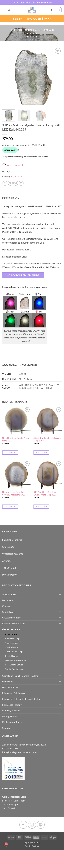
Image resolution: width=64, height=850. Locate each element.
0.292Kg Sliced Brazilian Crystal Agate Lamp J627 (44, 493)
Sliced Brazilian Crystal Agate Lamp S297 (15, 439)
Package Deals (9, 716)
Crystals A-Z (8, 611)
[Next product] (29, 35)
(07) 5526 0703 (10, 748)
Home (12, 30)
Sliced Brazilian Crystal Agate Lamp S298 (47, 439)
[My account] (51, 10)
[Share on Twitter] (10, 183)
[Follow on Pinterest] (41, 825)
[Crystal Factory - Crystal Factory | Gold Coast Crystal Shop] (32, 10)
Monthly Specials (11, 710)
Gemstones (8, 681)
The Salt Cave (9, 567)
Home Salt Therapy (12, 704)
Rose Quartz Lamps (14, 664)
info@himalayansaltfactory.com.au (19, 752)
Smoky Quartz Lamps (14, 669)
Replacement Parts (12, 722)
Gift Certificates (10, 687)
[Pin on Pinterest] (15, 183)
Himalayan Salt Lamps (13, 693)
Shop (20, 30)
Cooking (6, 606)
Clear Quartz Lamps (14, 651)
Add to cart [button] (10, 452)
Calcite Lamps (11, 647)
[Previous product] (35, 35)
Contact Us (8, 546)
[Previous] (7, 77)
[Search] (9, 10)
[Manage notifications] (5, 844)
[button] (4, 10)
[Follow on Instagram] (32, 825)
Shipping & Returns (12, 539)
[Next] (57, 77)
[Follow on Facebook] (23, 825)
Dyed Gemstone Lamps (15, 660)
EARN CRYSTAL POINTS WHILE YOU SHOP (32, 2)
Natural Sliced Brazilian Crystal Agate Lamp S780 (13, 493)
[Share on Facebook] (5, 183)
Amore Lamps (11, 643)
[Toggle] (60, 594)
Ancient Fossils (10, 594)
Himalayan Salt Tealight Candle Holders (22, 698)
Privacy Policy (9, 574)
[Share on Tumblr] (21, 183)
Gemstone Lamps (32, 30)
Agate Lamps (48, 30)
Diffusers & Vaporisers (13, 623)
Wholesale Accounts (12, 553)
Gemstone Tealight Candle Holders (20, 675)
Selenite (6, 727)
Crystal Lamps (11, 656)
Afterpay (6, 560)
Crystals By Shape (11, 617)
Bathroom (7, 600)
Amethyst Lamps (12, 638)
